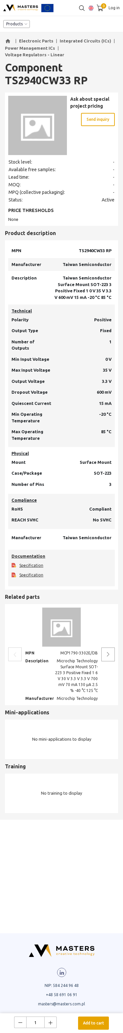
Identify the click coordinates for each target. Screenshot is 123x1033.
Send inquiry (98, 119)
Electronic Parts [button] (36, 41)
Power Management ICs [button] (30, 48)
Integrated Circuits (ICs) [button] (85, 41)
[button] (9, 41)
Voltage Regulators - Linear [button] (34, 54)
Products (14, 24)
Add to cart (93, 1023)
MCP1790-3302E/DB (79, 653)
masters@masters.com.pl (61, 1004)
